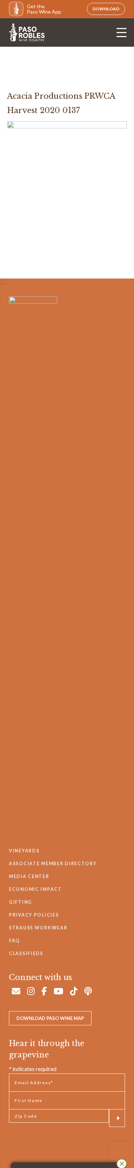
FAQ (14, 940)
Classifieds (26, 953)
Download (106, 8)
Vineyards (24, 850)
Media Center (29, 876)
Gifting (20, 902)
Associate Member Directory (53, 863)
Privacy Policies (34, 915)
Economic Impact (35, 889)
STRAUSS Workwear (38, 927)
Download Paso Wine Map (50, 1018)
